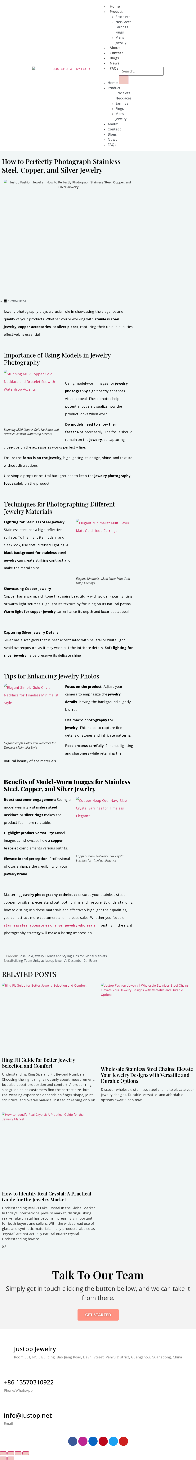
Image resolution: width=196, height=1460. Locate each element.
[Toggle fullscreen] (18, 1453)
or (50, 925)
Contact (116, 52)
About (115, 47)
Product (116, 11)
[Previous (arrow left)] (3, 1458)
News (114, 63)
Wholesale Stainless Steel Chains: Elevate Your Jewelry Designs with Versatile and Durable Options (147, 1075)
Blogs (114, 58)
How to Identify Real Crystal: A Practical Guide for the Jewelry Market (46, 1196)
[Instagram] (82, 1441)
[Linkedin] (93, 1441)
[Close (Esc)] (3, 1453)
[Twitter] (113, 1441)
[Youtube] (123, 1441)
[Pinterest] (103, 1441)
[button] (101, 75)
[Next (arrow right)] (10, 1458)
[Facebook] (72, 1441)
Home (115, 6)
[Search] (123, 80)
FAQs (114, 68)
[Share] (10, 1453)
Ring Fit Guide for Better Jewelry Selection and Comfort (38, 1062)
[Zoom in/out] (25, 1453)
